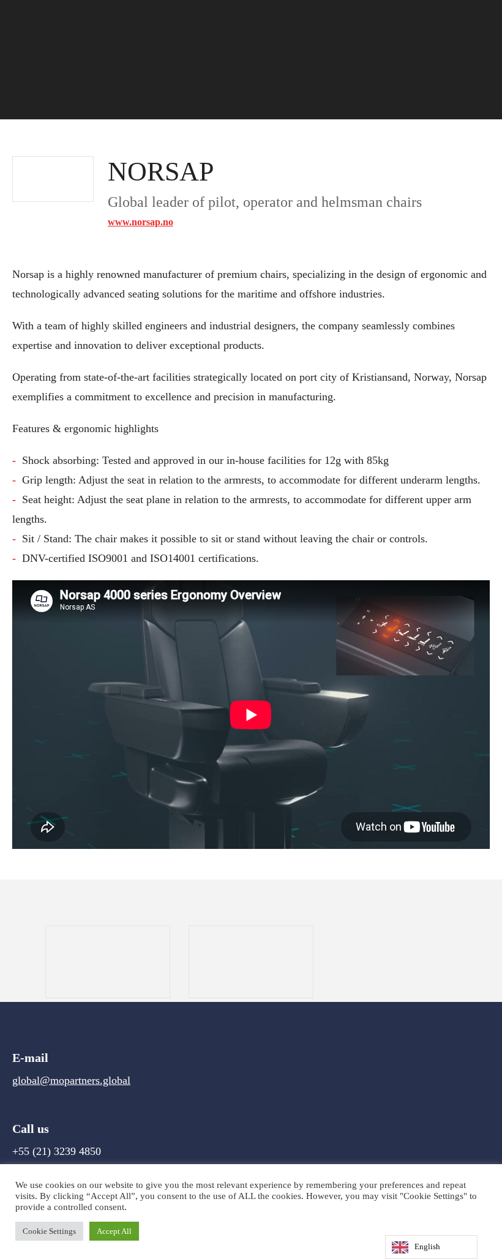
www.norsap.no (140, 222)
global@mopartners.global (71, 1080)
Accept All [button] (114, 1231)
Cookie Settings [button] (49, 1231)
